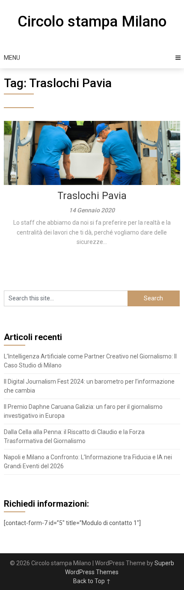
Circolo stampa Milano (92, 21)
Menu (12, 57)
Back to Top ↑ (92, 581)
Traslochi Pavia (92, 196)
